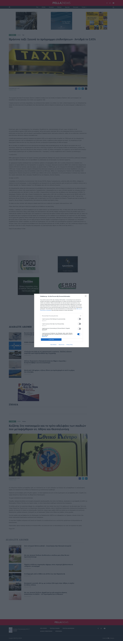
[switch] (79, 319)
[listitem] (61, 316)
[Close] (86, 296)
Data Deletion (53, 344)
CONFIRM (51, 339)
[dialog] (61, 320)
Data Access (61, 344)
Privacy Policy (69, 344)
